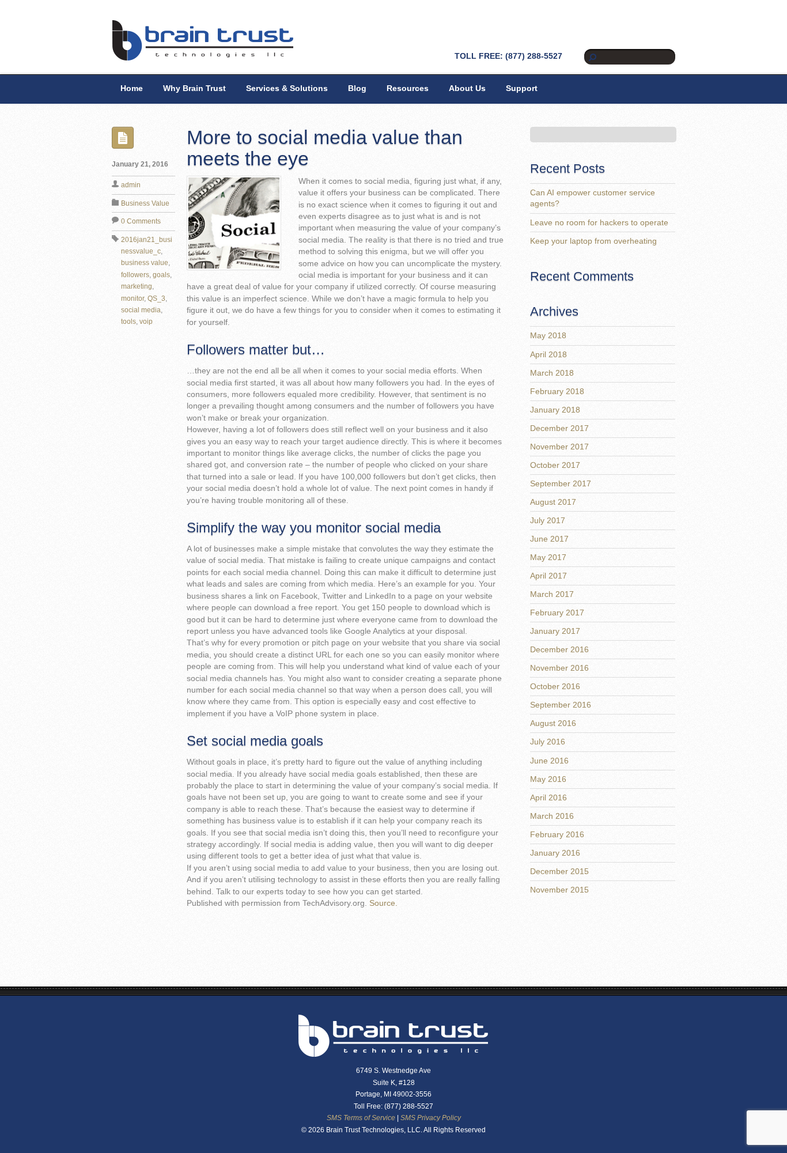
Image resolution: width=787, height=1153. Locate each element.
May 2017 (548, 557)
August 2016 (553, 723)
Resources (408, 88)
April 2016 (548, 797)
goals (161, 274)
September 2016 (560, 705)
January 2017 (555, 631)
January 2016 (555, 853)
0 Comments (141, 221)
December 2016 (559, 649)
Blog (357, 88)
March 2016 (552, 816)
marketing (136, 286)
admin (131, 185)
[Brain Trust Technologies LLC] (203, 56)
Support (522, 88)
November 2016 (559, 668)
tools (128, 321)
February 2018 (557, 391)
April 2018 (548, 354)
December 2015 (559, 871)
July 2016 (547, 742)
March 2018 (552, 373)
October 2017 (555, 465)
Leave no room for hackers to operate (599, 222)
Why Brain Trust (194, 88)
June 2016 (549, 761)
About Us (467, 88)
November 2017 (559, 447)
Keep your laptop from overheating (593, 241)
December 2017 (559, 428)
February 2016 (557, 834)
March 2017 (552, 594)
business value (144, 262)
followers (135, 274)
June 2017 (549, 539)
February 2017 (557, 612)
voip (146, 321)
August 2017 (553, 502)
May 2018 (548, 335)
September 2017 (560, 483)
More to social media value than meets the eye (325, 147)
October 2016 (555, 686)
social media (141, 310)
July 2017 (547, 520)
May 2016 (548, 779)
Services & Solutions (287, 88)
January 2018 (555, 410)
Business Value (145, 203)
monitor (132, 298)
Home (131, 88)
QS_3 (156, 298)
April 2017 (548, 576)
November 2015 (559, 890)
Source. (383, 903)
